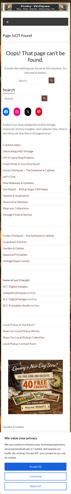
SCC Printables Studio (16, 305)
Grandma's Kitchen (15, 242)
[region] (35, 463)
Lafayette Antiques (15, 292)
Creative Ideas (12, 144)
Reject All (35, 486)
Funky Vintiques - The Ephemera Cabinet (28, 235)
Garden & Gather (13, 248)
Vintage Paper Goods (16, 261)
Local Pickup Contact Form (19, 343)
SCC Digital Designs (15, 286)
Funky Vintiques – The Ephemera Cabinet (29, 170)
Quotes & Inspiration (16, 195)
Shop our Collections (16, 208)
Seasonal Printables (15, 254)
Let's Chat (9, 176)
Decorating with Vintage (18, 151)
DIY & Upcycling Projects (18, 157)
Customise (35, 476)
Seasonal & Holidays (15, 202)
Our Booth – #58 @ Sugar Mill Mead (25, 189)
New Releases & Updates (18, 183)
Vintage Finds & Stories (17, 214)
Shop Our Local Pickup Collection (23, 337)
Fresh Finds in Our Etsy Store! (21, 164)
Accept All (36, 466)
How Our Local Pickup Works (21, 331)
